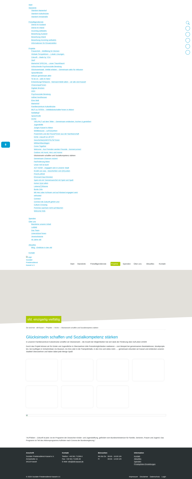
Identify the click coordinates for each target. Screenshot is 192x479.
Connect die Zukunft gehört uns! (47, 202)
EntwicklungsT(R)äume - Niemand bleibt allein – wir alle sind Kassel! (58, 82)
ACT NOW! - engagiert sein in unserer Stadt (51, 168)
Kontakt (32, 253)
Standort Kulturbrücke (40, 14)
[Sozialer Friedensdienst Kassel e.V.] (32, 262)
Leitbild (34, 227)
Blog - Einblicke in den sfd (41, 248)
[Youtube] (188, 52)
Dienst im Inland (37, 28)
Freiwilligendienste (36, 22)
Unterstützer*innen (38, 233)
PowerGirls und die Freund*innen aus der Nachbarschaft (56, 134)
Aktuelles (32, 245)
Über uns (32, 222)
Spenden (32, 219)
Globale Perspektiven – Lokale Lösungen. (48, 54)
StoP (33, 60)
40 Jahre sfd (36, 240)
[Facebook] (188, 46)
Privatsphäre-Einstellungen (145, 464)
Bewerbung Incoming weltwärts (43, 40)
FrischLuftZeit (39, 174)
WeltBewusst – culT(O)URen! (45, 131)
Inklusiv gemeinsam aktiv (41, 76)
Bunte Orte (38, 189)
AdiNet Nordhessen (39, 97)
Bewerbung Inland (38, 37)
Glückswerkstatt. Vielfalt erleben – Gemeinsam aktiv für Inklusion (57, 70)
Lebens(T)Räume (41, 186)
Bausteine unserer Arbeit (41, 224)
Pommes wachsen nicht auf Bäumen (48, 208)
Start (30, 5)
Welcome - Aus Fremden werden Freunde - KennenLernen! (57, 149)
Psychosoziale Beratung (41, 94)
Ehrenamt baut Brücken (43, 177)
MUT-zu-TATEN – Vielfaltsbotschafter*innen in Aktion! (52, 110)
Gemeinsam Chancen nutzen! (46, 159)
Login (164, 477)
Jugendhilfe (38, 125)
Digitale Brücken (37, 88)
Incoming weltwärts (39, 31)
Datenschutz (155, 477)
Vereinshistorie (37, 237)
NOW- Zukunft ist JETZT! (44, 137)
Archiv (33, 119)
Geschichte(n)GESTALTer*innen (47, 140)
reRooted (37, 196)
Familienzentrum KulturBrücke (43, 107)
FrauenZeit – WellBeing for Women (45, 51)
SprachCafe (36, 116)
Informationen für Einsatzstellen (43, 43)
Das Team (35, 230)
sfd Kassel (40, 328)
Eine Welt (35, 100)
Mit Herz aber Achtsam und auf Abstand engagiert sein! (56, 192)
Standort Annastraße (39, 17)
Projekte (32, 48)
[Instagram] (188, 40)
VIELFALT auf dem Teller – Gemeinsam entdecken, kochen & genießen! (62, 122)
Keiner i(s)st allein (41, 183)
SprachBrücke (37, 73)
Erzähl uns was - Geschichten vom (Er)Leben (52, 171)
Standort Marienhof (39, 11)
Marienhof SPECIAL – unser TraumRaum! (48, 63)
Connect (37, 199)
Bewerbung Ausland (39, 34)
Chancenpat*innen (38, 85)
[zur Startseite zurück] (188, 28)
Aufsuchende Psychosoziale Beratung (46, 66)
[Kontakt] (188, 34)
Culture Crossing (40, 205)
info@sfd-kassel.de (75, 462)
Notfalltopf (35, 113)
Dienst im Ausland (38, 25)
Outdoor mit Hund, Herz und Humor (48, 152)
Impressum (133, 477)
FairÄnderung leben (42, 162)
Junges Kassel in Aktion (43, 128)
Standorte (32, 8)
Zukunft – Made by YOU (41, 57)
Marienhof (35, 104)
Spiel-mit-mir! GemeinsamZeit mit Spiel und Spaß (53, 180)
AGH (33, 91)
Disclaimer (144, 477)
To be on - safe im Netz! (40, 79)
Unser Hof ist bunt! (41, 165)
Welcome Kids (39, 211)
